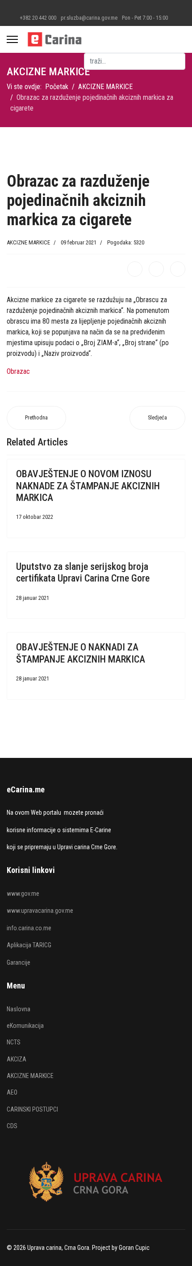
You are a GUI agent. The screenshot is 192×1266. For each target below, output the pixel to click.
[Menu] (12, 39)
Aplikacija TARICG (29, 945)
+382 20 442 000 (38, 17)
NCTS (14, 1042)
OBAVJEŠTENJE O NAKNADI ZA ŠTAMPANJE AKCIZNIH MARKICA (80, 653)
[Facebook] (134, 269)
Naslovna (18, 1009)
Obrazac (18, 371)
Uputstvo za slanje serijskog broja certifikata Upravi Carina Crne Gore (83, 572)
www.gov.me (23, 893)
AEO (12, 1092)
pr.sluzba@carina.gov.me (89, 17)
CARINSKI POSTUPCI (32, 1109)
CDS (12, 1125)
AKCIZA (16, 1059)
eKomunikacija (25, 1025)
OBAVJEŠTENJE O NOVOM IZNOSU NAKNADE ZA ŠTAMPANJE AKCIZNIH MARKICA (88, 485)
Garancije (18, 962)
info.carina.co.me (29, 928)
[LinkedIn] (177, 269)
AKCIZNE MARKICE (28, 242)
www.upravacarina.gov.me (40, 910)
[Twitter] (156, 269)
